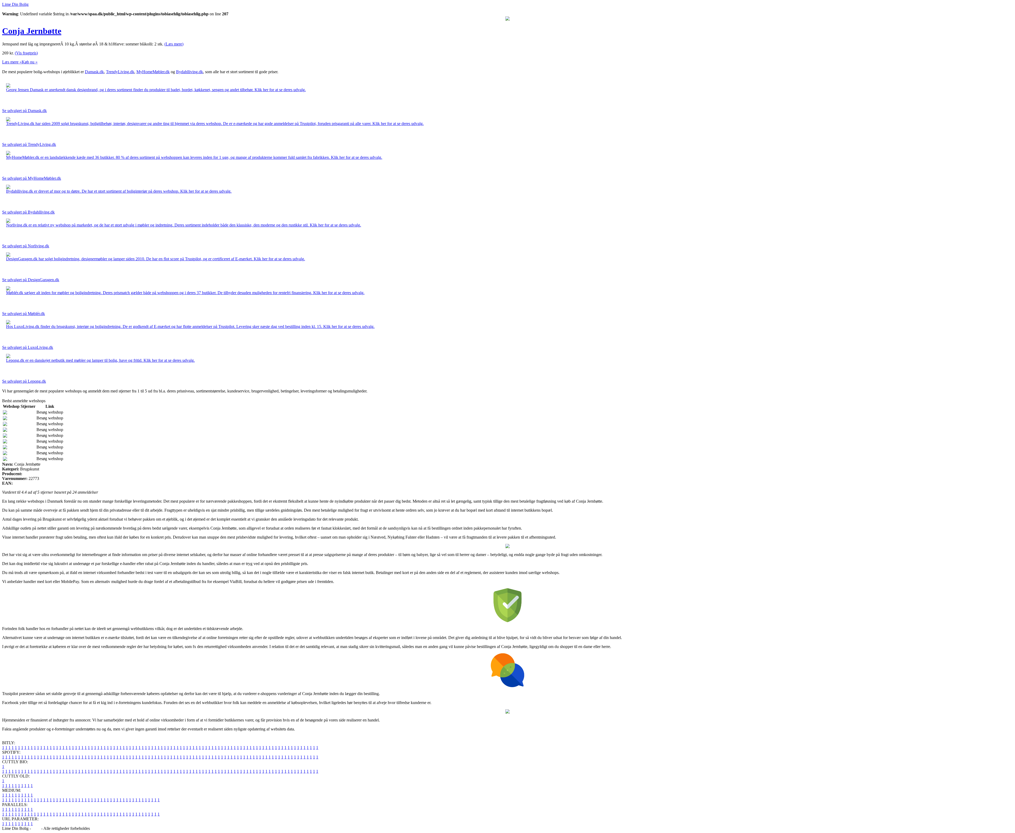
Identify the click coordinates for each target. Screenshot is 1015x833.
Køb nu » (30, 62)
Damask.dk (94, 72)
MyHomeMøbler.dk (153, 72)
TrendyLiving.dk (120, 72)
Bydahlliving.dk (189, 72)
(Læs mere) (173, 44)
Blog (36, 828)
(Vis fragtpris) (26, 53)
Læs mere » (12, 62)
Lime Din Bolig (15, 4)
